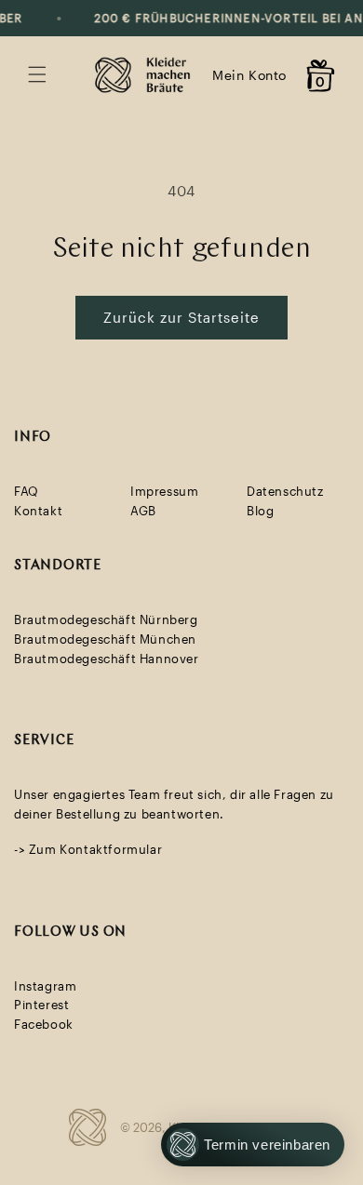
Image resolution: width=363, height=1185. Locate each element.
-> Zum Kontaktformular (88, 849)
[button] (37, 74)
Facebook (44, 1024)
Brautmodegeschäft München (105, 639)
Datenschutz (285, 491)
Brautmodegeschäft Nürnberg (106, 619)
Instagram (45, 986)
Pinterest (41, 1004)
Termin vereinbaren (267, 1144)
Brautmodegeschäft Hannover (106, 658)
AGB (143, 510)
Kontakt (38, 510)
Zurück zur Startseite (181, 317)
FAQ (26, 491)
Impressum (164, 491)
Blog (260, 510)
